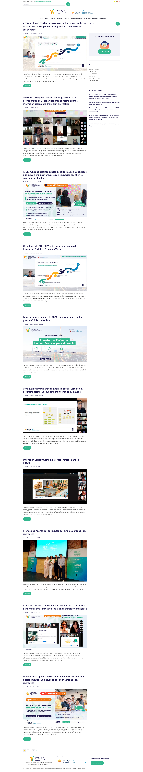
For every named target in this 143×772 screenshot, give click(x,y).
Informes (53, 19)
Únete (46, 19)
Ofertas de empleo (77, 19)
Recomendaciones (94, 78)
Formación (87, 19)
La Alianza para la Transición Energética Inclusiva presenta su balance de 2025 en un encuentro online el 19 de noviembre (104, 125)
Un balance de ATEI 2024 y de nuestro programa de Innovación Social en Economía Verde (50, 248)
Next (37, 751)
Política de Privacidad (67, 768)
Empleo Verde (93, 71)
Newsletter (102, 19)
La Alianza (40, 19)
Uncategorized (93, 80)
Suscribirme (104, 51)
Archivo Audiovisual (63, 19)
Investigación (93, 73)
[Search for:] (44, 4)
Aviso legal (74, 768)
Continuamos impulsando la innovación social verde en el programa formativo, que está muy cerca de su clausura (53, 390)
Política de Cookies (81, 768)
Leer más (27, 85)
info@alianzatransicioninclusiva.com (43, 1)
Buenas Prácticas (94, 69)
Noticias (95, 19)
